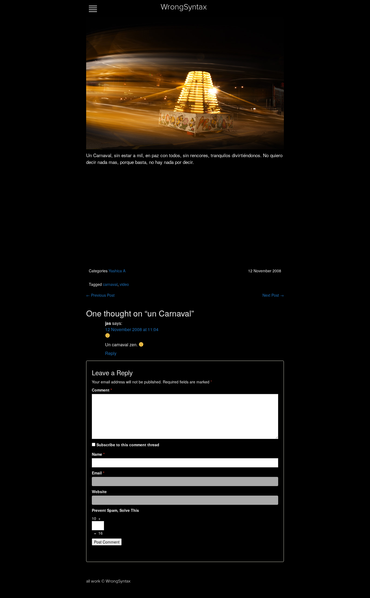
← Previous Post (100, 295)
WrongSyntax (184, 7)
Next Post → (273, 295)
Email (98, 473)
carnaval (110, 284)
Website (99, 491)
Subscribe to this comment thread (127, 444)
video (124, 284)
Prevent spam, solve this (115, 510)
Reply (110, 353)
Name (98, 454)
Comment (102, 390)
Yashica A (117, 270)
